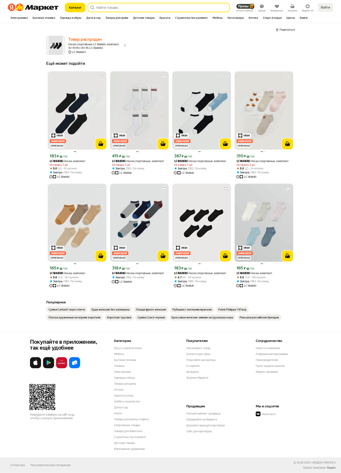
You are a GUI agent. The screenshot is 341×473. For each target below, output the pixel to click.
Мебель (119, 354)
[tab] (19, 18)
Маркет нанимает (267, 371)
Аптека (118, 389)
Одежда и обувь (124, 377)
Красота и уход (123, 395)
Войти (325, 7)
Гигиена (119, 365)
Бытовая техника (125, 360)
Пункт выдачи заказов (270, 365)
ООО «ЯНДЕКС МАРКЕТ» (320, 462)
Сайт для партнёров (199, 431)
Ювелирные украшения (129, 448)
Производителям (267, 360)
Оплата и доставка (198, 354)
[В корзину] (101, 144)
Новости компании (268, 348)
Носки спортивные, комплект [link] (138, 161)
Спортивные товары (127, 425)
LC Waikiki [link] (56, 161)
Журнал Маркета (197, 377)
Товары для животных (128, 431)
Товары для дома (125, 383)
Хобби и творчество (127, 401)
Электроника (122, 371)
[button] (283, 414)
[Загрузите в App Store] (35, 367)
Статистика (17, 465)
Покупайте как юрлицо (201, 360)
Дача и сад (121, 407)
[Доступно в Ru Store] (74, 367)
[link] (66, 309)
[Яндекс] (331, 467)
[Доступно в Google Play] (48, 367)
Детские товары (124, 443)
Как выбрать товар (198, 348)
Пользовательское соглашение (50, 465)
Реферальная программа (272, 354)
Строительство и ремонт (130, 437)
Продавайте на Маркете (201, 419)
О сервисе (193, 365)
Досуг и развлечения (127, 348)
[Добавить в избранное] (101, 76)
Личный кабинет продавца (203, 413)
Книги (118, 413)
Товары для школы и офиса (131, 419)
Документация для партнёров (205, 425)
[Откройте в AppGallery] (61, 367)
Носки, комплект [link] (67, 161)
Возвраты (192, 371)
